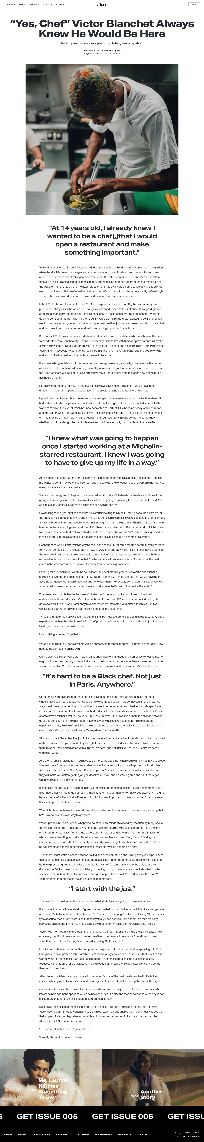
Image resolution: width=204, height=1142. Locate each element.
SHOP (8, 1134)
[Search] (5, 4)
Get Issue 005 (82, 1116)
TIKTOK (142, 1134)
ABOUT (22, 4)
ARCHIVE (60, 4)
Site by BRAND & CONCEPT (188, 1137)
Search (11, 4)
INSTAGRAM (103, 1134)
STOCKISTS (34, 4)
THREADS (124, 1134)
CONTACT (47, 4)
